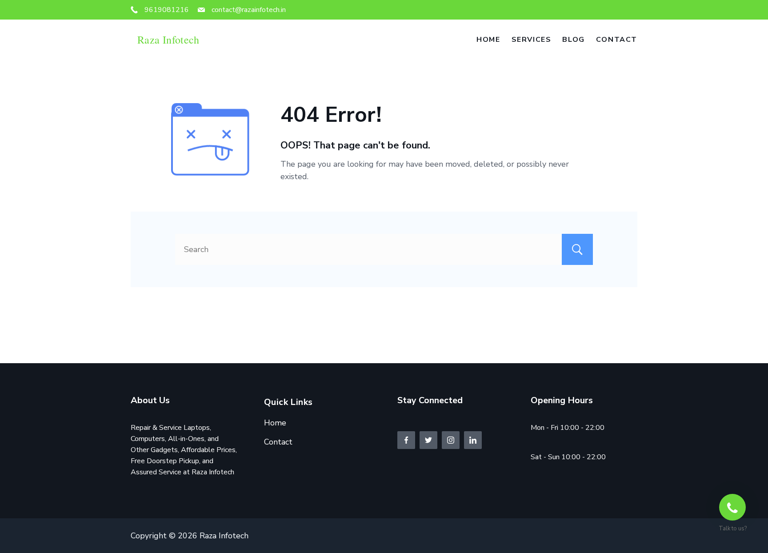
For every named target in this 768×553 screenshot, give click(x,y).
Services (532, 39)
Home (488, 39)
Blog (573, 39)
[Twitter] (428, 440)
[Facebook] (406, 440)
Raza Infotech (168, 39)
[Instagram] (451, 440)
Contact (616, 39)
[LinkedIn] (473, 440)
